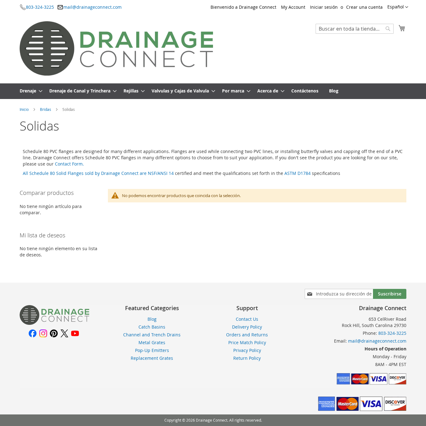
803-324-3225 (40, 7)
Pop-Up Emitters (152, 350)
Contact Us (247, 319)
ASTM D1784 (297, 173)
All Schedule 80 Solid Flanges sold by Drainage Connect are (85, 173)
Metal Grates (151, 342)
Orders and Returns (247, 335)
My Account (293, 7)
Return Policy (247, 358)
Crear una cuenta (364, 7)
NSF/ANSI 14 (161, 173)
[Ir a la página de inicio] (54, 323)
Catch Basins (151, 327)
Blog (152, 319)
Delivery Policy (247, 327)
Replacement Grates (152, 358)
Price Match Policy (247, 342)
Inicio (25, 109)
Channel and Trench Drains (152, 335)
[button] (397, 7)
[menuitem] (29, 91)
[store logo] (116, 48)
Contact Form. (69, 164)
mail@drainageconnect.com (92, 7)
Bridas (46, 109)
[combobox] (355, 29)
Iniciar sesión (324, 7)
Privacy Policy (247, 350)
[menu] (213, 91)
